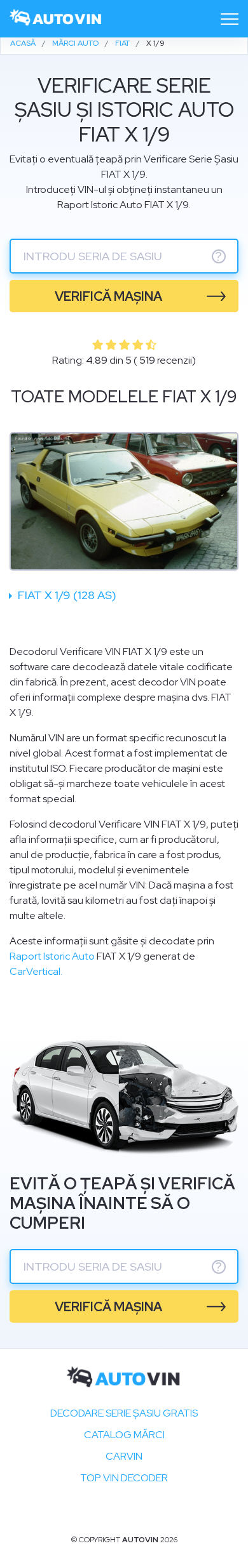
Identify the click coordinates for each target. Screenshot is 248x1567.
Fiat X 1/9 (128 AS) (65, 595)
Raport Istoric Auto (52, 956)
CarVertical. (36, 971)
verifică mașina (108, 296)
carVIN (124, 1456)
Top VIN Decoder (124, 1477)
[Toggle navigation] (229, 19)
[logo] (56, 19)
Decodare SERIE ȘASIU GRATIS (124, 1413)
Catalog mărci (124, 1434)
